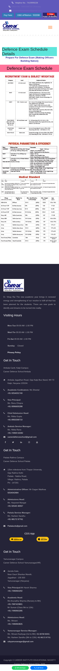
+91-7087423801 (15, 604)
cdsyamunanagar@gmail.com (20, 641)
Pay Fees (8, 15)
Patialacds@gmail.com (17, 526)
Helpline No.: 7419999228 (26, 3)
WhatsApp (21, 668)
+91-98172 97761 (15, 519)
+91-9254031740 (15, 393)
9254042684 (13, 493)
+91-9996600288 (15, 406)
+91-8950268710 (15, 420)
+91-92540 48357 (15, 506)
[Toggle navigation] (50, 27)
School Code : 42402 (27, 15)
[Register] (48, 15)
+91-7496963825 (15, 624)
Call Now (39, 668)
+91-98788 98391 (43, 634)
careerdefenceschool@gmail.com (22, 437)
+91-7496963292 (15, 591)
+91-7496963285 (15, 611)
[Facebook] (5, 442)
